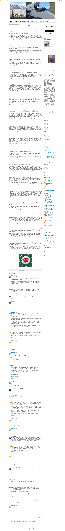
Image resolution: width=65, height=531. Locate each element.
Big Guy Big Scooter (48, 225)
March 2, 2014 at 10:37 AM (15, 415)
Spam (28, 21)
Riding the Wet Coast (14, 376)
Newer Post (11, 517)
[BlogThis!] (20, 270)
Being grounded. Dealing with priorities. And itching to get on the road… (49, 253)
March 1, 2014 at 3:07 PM (15, 327)
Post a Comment (12, 515)
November (48, 138)
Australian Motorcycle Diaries (48, 248)
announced (16, 167)
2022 (46, 124)
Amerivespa (23, 110)
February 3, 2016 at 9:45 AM (15, 502)
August (47, 142)
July (47, 143)
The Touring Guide (23, 21)
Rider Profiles (16, 21)
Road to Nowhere (48, 193)
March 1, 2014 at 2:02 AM (15, 298)
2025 (46, 120)
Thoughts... (11, 21)
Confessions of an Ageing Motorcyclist (49, 190)
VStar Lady (13, 395)
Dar (11, 294)
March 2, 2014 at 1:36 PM (15, 464)
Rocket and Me (47, 211)
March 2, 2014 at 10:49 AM (15, 425)
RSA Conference (39, 74)
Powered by (47, 33)
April (47, 147)
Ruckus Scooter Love (48, 245)
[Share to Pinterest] (23, 270)
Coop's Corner (47, 182)
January (47, 162)
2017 (46, 131)
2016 (46, 132)
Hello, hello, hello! (47, 236)
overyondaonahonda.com (49, 235)
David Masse (13, 312)
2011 (46, 167)
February (47, 150)
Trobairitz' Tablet (48, 232)
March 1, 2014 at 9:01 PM (15, 378)
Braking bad (47, 191)
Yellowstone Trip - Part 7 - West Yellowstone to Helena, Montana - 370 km (49, 227)
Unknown (12, 364)
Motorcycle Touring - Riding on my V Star (49, 206)
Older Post (40, 517)
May (47, 146)
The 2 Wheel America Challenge (48, 255)
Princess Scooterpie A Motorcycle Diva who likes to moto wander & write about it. (49, 215)
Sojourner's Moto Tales (49, 251)
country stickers (30, 115)
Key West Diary (47, 175)
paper (41, 85)
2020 (46, 127)
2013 (46, 164)
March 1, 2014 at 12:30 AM (15, 291)
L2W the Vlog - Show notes (44, 21)
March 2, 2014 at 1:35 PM (15, 451)
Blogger (34, 528)
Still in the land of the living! (49, 217)
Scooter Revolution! (48, 222)
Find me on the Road (48, 188)
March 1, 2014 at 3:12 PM (15, 337)
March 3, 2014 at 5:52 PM (15, 482)
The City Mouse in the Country (16, 388)
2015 (46, 134)
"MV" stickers (18, 114)
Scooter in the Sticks (48, 172)
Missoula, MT (47, 178)
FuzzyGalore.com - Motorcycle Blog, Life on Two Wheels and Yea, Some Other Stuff (49, 196)
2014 (46, 135)
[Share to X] (21, 270)
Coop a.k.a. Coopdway (15, 467)
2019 (46, 128)
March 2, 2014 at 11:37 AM (15, 433)
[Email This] (19, 270)
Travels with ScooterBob (34, 21)
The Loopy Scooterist (48, 237)
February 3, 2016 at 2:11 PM (15, 513)
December (48, 136)
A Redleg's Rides (48, 179)
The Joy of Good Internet (48, 243)
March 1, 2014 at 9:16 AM (15, 309)
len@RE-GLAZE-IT (14, 301)
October (47, 139)
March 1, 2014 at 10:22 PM (15, 385)
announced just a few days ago (25, 169)
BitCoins (21, 149)
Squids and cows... (48, 186)
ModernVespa (20, 106)
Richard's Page (47, 177)
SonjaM (12, 381)
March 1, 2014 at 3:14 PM (15, 349)
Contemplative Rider (48, 229)
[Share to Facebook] (22, 270)
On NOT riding (47, 238)
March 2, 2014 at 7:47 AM (15, 392)
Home (26, 517)
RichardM (12, 275)
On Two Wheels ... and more (49, 208)
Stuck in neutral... (48, 155)
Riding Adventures (48, 200)
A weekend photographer (15, 374)
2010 (46, 168)
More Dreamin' (47, 256)
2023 (46, 123)
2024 (46, 121)
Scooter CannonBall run (15, 111)
